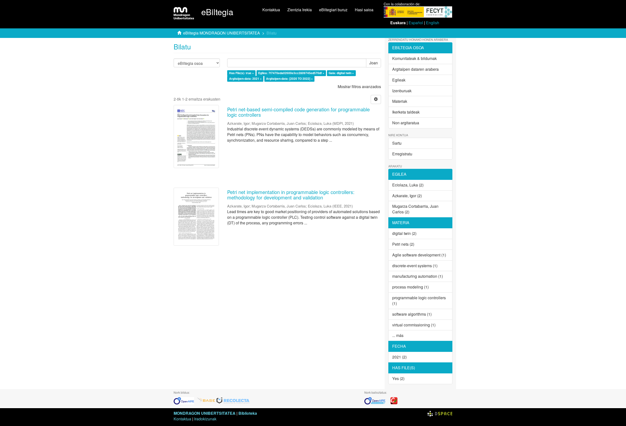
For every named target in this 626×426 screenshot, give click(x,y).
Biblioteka (247, 413)
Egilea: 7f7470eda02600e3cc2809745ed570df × (291, 73)
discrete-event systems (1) (414, 265)
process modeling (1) (410, 287)
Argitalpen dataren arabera (415, 69)
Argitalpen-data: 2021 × (245, 78)
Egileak (398, 80)
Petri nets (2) (403, 244)
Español (416, 22)
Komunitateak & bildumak (414, 58)
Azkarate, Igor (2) (407, 195)
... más (397, 335)
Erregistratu (402, 154)
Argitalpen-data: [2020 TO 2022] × (289, 78)
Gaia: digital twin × (341, 73)
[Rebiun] (394, 400)
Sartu (397, 143)
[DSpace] (439, 413)
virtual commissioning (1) (414, 325)
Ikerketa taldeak (406, 112)
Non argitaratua (405, 123)
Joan (373, 63)
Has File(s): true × (241, 73)
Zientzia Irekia (299, 9)
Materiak (399, 101)
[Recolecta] (233, 400)
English (432, 22)
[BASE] (206, 400)
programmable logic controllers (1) (419, 300)
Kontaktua (271, 9)
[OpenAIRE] (185, 400)
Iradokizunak (205, 419)
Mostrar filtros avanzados (359, 86)
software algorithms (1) (412, 314)
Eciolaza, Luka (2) (408, 185)
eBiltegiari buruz (333, 9)
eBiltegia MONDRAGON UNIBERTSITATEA (221, 33)
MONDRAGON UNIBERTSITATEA (204, 413)
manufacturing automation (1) (417, 276)
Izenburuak (402, 90)
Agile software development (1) (419, 255)
